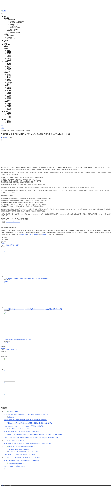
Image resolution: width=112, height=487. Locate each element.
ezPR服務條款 (10, 35)
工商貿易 (6, 61)
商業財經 (9, 64)
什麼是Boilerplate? (14, 29)
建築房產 (9, 68)
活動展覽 (6, 101)
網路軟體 (9, 53)
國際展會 (9, 109)
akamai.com (23, 234)
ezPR (2, 485)
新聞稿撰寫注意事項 (15, 27)
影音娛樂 (9, 95)
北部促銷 (9, 114)
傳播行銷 (9, 66)
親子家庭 (9, 93)
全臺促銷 (9, 113)
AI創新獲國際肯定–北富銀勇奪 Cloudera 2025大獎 (17, 339)
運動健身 (9, 92)
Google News (7, 44)
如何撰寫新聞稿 (11, 19)
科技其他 (9, 60)
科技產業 (6, 48)
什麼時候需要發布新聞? (16, 22)
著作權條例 (9, 37)
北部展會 (9, 105)
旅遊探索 (9, 89)
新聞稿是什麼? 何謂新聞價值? (17, 21)
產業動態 (9, 63)
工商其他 (9, 71)
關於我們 (6, 34)
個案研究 (9, 121)
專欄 (5, 119)
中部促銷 (9, 116)
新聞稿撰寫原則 (14, 24)
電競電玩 (9, 52)
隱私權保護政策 (11, 39)
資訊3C (8, 50)
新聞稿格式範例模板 (15, 32)
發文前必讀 (6, 18)
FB (4, 42)
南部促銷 (9, 117)
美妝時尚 (9, 87)
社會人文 (6, 72)
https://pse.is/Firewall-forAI (13, 222)
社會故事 (9, 122)
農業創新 (9, 98)
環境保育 (9, 79)
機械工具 (9, 56)
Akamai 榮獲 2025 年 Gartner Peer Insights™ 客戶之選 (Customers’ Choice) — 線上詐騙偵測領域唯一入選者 (33, 309)
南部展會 (9, 108)
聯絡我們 (6, 40)
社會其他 (9, 84)
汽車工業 (9, 55)
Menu (2, 13)
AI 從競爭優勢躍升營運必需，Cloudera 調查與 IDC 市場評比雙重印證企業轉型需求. (26, 278)
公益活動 (9, 81)
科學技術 (9, 58)
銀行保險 (9, 69)
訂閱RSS (6, 46)
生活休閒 (6, 85)
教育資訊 (9, 74)
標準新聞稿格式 (11, 31)
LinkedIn (6, 43)
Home (2, 125)
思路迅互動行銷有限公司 (12, 245)
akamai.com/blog (33, 234)
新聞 (1, 126)
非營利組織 (9, 82)
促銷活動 (6, 111)
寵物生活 (9, 100)
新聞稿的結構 (13, 26)
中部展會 (9, 106)
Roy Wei (5, 137)
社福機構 (9, 77)
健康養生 (9, 97)
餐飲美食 (9, 90)
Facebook (44, 234)
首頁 (5, 16)
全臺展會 (9, 103)
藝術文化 (9, 76)
